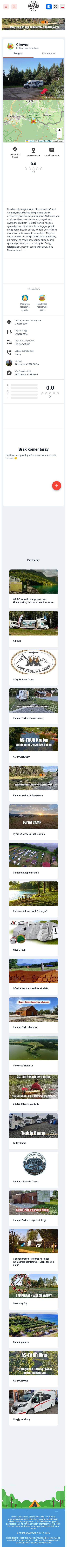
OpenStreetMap (45, 140)
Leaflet (31, 140)
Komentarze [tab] (48, 53)
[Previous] (8, 79)
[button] (33, 121)
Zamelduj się (33, 155)
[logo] (33, 6)
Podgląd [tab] (18, 53)
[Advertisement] (33, 188)
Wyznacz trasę (15, 155)
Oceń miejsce (52, 155)
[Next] (58, 79)
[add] (56, 485)
